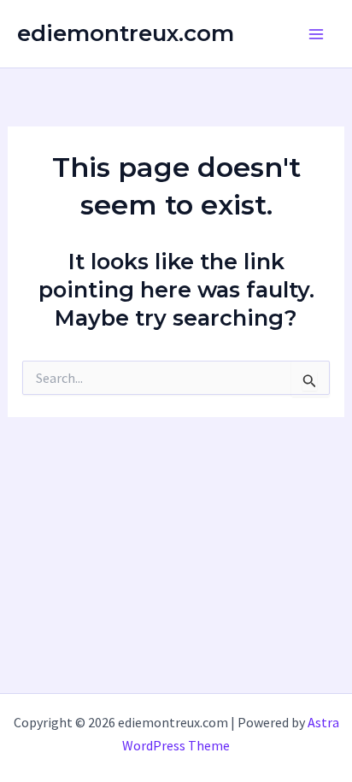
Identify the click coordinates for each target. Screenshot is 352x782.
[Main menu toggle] (316, 34)
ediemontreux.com (125, 33)
